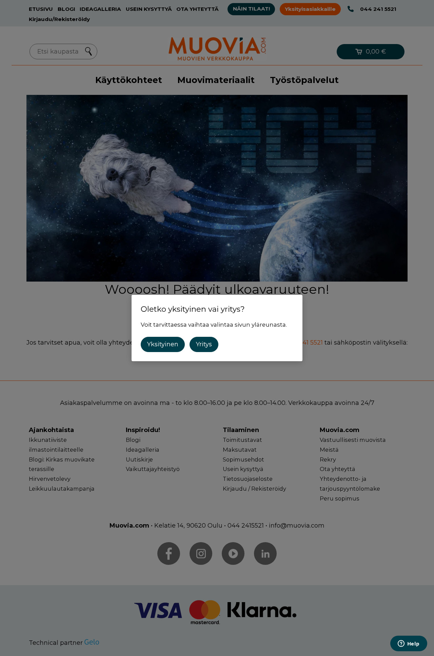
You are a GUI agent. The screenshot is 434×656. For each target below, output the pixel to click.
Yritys (204, 344)
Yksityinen (162, 344)
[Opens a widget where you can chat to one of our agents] (408, 644)
